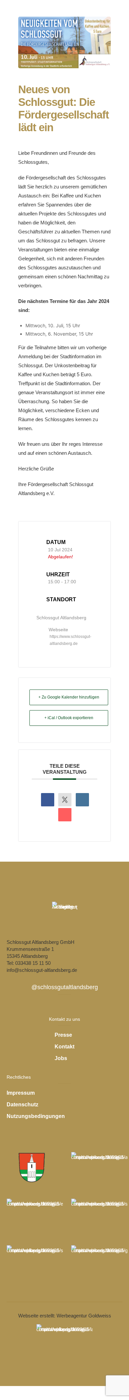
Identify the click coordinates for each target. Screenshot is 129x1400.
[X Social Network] (64, 799)
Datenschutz (22, 1104)
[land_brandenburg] (64, 1340)
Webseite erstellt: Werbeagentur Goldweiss (64, 1315)
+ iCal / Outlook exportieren (68, 717)
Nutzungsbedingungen (36, 1116)
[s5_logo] (99, 1215)
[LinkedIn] (82, 799)
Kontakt (64, 1046)
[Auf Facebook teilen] (47, 799)
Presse (63, 1035)
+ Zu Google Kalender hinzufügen (68, 697)
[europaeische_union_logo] (35, 1215)
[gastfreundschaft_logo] (99, 1261)
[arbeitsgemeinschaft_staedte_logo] (99, 1168)
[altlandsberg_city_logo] (32, 1167)
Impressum (21, 1093)
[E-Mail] (64, 814)
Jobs (61, 1058)
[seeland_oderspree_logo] (35, 1261)
